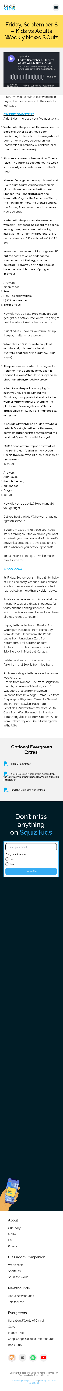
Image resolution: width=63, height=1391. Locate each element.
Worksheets (15, 1265)
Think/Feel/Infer (20, 764)
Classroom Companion (26, 1257)
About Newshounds (21, 1296)
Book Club (15, 1345)
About (13, 1220)
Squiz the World (18, 1277)
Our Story (14, 1228)
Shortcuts (14, 1271)
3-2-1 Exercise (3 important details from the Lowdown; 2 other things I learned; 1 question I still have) (31, 777)
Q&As (11, 1326)
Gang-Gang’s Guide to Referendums (31, 1339)
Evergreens (17, 1313)
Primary (42, 1380)
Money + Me (16, 1332)
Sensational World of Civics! (26, 1320)
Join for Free (16, 1302)
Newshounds (19, 1288)
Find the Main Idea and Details (28, 790)
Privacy (13, 1246)
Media (12, 1234)
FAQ (10, 1240)
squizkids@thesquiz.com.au (25, 1380)
